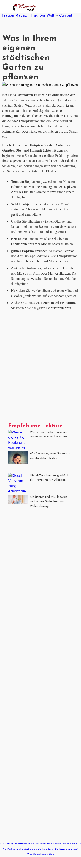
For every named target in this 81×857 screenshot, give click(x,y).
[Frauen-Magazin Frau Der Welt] (23, 8)
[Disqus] (40, 368)
